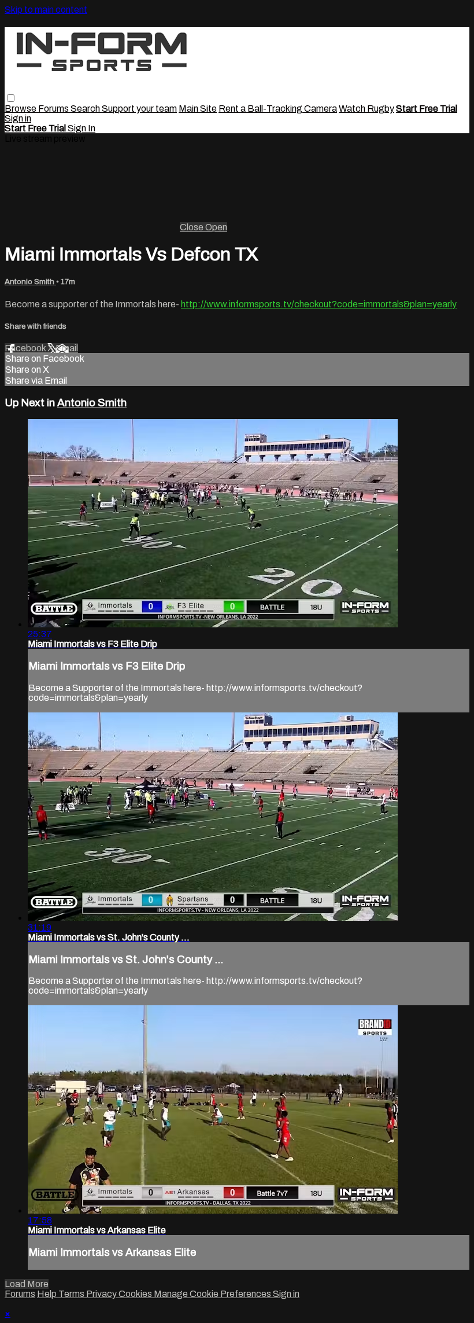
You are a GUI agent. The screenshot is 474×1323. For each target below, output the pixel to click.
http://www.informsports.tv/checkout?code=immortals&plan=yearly (319, 304)
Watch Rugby (366, 108)
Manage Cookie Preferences (213, 1294)
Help (47, 1294)
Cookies (136, 1294)
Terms (72, 1294)
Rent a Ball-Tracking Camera (278, 108)
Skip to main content (46, 9)
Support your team (139, 108)
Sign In (81, 128)
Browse (21, 108)
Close (192, 227)
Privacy (102, 1294)
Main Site (198, 108)
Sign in (18, 118)
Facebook (26, 348)
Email (66, 348)
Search (86, 108)
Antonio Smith (30, 281)
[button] (10, 98)
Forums (54, 108)
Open (216, 227)
